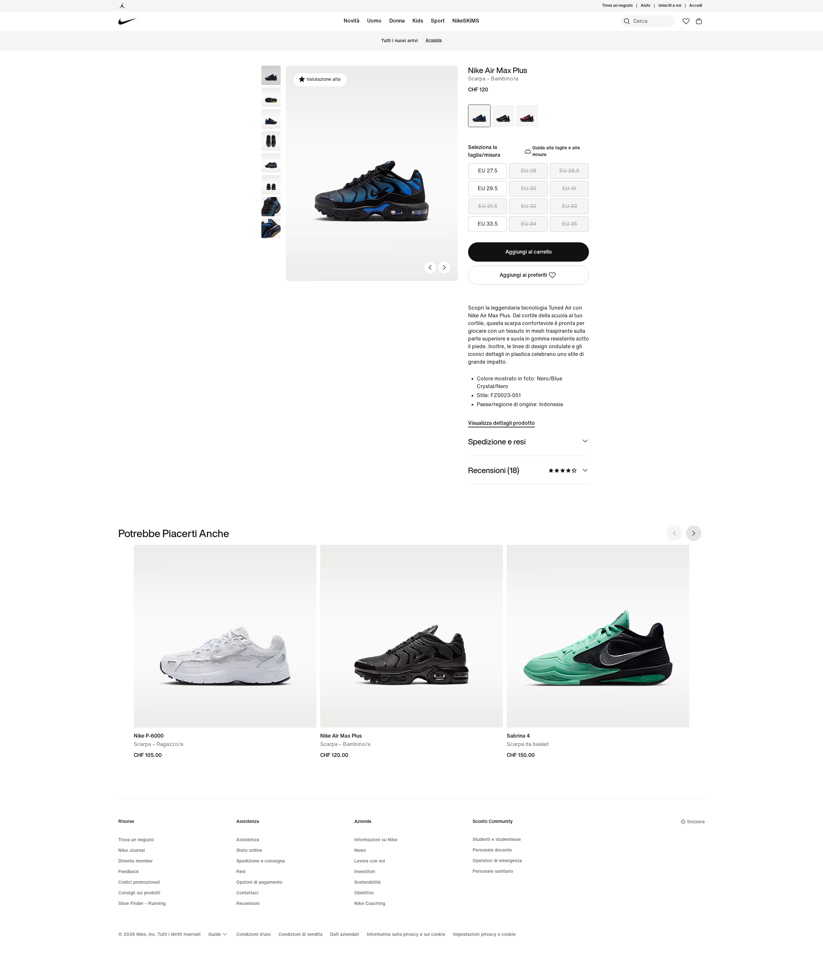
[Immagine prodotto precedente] (430, 267)
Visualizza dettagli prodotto (501, 423)
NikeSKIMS (465, 20)
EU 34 (528, 224)
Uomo (374, 20)
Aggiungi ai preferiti (523, 275)
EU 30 (528, 188)
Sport (438, 20)
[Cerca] (627, 21)
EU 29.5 (488, 188)
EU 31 (569, 188)
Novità (351, 20)
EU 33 (569, 206)
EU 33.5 (488, 224)
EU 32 (528, 206)
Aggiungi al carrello (528, 252)
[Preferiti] (686, 21)
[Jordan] (122, 6)
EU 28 (528, 170)
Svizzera (696, 821)
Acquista (434, 40)
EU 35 (569, 224)
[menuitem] (652, 6)
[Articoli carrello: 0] (699, 21)
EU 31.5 (487, 206)
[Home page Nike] (127, 21)
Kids (417, 20)
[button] (271, 97)
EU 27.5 (487, 170)
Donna (397, 20)
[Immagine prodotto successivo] (444, 267)
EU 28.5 (569, 170)
